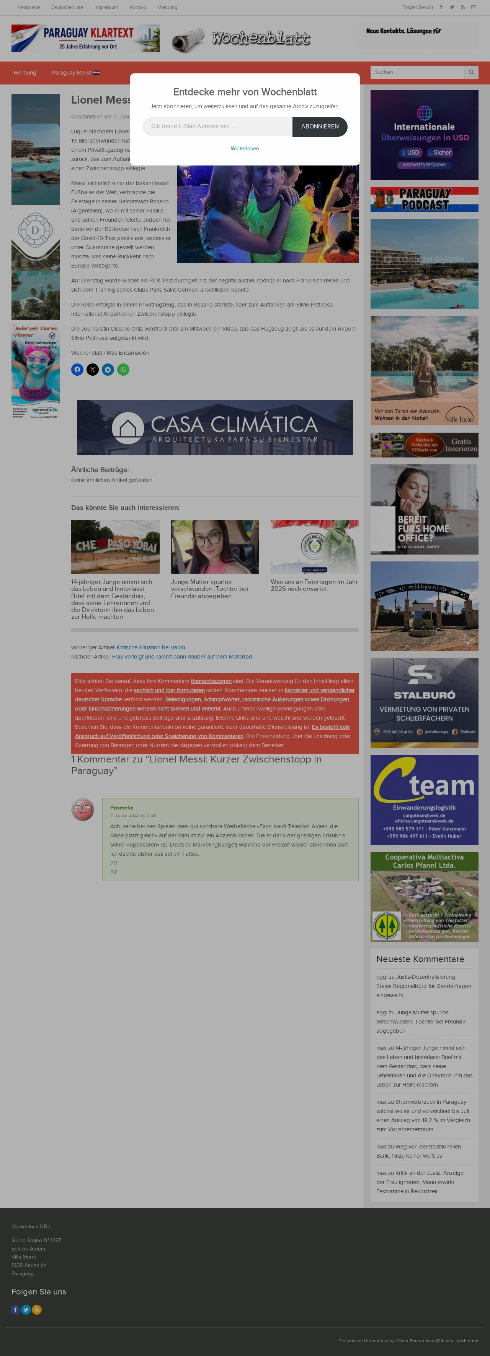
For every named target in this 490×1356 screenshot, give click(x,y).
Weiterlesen (245, 149)
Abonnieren (320, 126)
